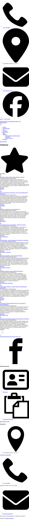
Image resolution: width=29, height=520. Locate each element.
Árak (4, 129)
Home (1, 119)
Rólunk (4, 134)
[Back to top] (0, 335)
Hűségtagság (5, 132)
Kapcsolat (5, 139)
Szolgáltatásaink (6, 128)
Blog (4, 133)
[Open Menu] (0, 124)
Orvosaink (5, 130)
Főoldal (4, 127)
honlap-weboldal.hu (9, 518)
